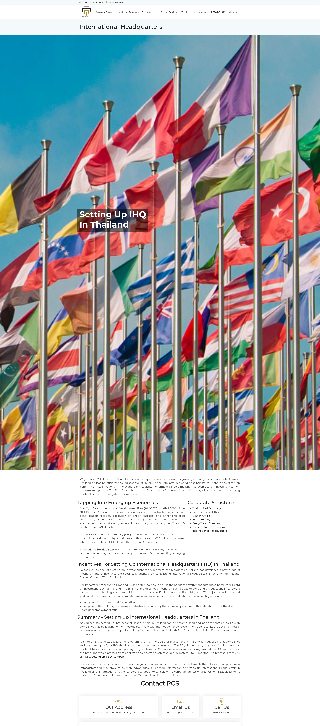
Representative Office (206, 512)
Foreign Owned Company (208, 527)
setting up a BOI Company (109, 656)
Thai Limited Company (206, 508)
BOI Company (201, 519)
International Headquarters (209, 530)
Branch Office (201, 515)
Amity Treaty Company (206, 523)
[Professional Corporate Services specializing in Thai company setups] (86, 11)
